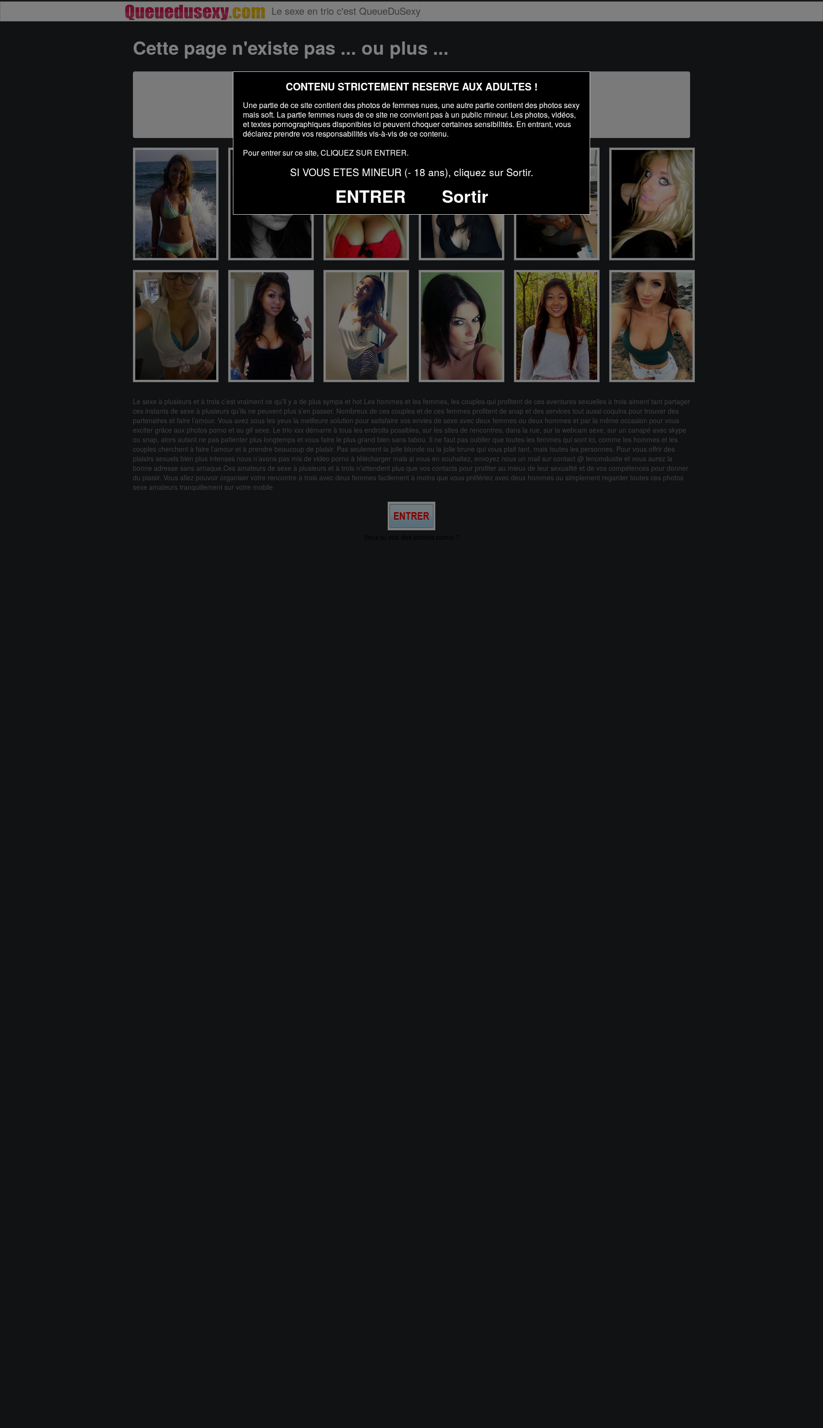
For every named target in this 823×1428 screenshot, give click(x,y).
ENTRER (370, 195)
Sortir (465, 195)
